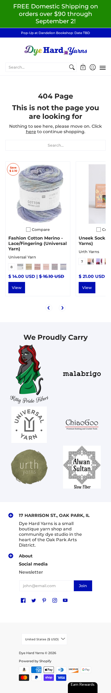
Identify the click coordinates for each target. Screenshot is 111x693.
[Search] (72, 67)
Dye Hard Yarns (31, 653)
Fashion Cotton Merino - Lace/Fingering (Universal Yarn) (37, 243)
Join (83, 585)
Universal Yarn (22, 257)
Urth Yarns (89, 251)
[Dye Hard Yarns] (55, 50)
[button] (83, 67)
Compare (41, 229)
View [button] (17, 287)
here (31, 131)
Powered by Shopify (35, 661)
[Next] (62, 308)
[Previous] (49, 308)
